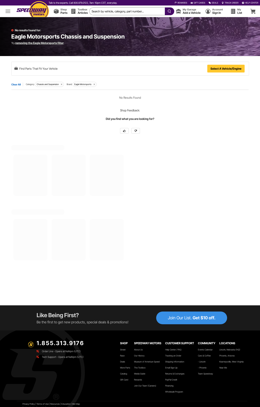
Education (65, 404)
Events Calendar (205, 349)
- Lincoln (202, 361)
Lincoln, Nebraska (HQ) (229, 349)
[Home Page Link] (32, 11)
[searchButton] (168, 11)
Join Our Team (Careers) (145, 385)
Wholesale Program (174, 391)
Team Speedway (205, 373)
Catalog (123, 373)
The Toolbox (140, 367)
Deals (122, 361)
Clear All (16, 84)
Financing (169, 385)
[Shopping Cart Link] (253, 11)
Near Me (223, 367)
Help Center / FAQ (173, 349)
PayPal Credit (171, 379)
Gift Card (124, 379)
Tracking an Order (173, 355)
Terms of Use (42, 404)
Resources (55, 404)
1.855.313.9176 (60, 343)
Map (78, 404)
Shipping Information (174, 361)
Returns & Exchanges (174, 373)
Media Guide (139, 373)
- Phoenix (202, 367)
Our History (139, 355)
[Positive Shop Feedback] (124, 131)
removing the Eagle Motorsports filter (39, 43)
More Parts (125, 367)
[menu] (8, 11)
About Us (138, 349)
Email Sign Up (171, 367)
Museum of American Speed (147, 361)
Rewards (138, 379)
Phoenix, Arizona (227, 355)
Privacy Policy (28, 404)
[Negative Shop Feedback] (135, 131)
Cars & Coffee (204, 355)
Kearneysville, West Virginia (231, 361)
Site (74, 404)
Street (123, 349)
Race (122, 355)
